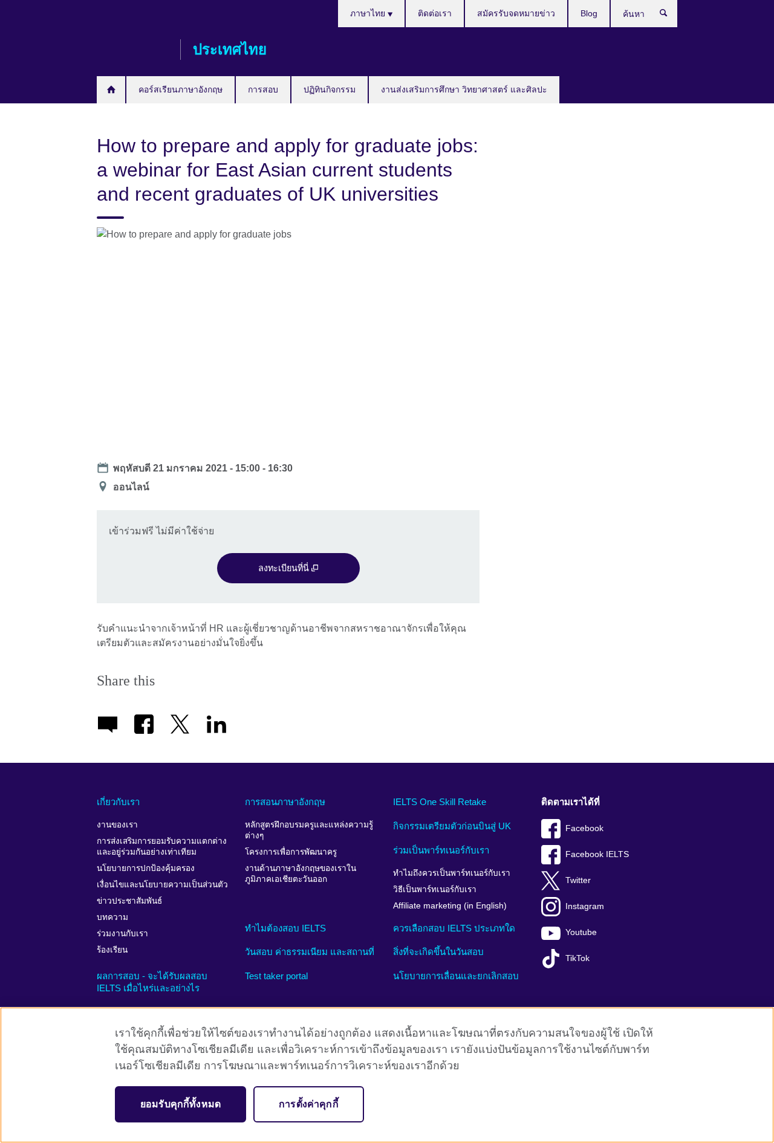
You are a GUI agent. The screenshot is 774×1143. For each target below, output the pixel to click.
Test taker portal (276, 976)
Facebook (584, 828)
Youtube (581, 932)
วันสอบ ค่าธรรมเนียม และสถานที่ (309, 952)
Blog (588, 13)
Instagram (584, 906)
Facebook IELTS (597, 854)
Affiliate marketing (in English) (450, 905)
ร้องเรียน (112, 949)
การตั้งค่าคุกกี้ (309, 1104)
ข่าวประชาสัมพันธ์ (129, 900)
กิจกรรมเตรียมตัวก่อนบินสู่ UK (452, 826)
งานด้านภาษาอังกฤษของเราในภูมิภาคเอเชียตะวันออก (300, 874)
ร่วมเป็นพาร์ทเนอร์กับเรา (441, 850)
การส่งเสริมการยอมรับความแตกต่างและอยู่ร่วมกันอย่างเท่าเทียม (162, 846)
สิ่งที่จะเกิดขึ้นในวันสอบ (438, 952)
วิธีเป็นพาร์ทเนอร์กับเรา (434, 889)
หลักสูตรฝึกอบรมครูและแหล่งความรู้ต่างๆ (309, 830)
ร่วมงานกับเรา (122, 933)
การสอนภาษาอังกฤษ (285, 802)
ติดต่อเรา (435, 13)
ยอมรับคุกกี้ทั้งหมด (180, 1104)
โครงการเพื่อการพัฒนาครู (291, 851)
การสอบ (263, 89)
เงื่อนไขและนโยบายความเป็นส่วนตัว (162, 884)
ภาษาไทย (369, 13)
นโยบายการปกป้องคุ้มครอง (146, 868)
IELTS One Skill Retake (439, 802)
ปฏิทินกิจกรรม (330, 89)
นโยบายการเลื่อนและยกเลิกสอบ (456, 976)
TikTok (577, 958)
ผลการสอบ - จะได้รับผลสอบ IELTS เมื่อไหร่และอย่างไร (152, 982)
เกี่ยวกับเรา (118, 802)
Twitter (578, 880)
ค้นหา (669, 16)
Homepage (111, 89)
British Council (132, 49)
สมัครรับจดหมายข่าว (516, 13)
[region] (387, 1075)
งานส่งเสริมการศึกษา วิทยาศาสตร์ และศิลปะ (464, 89)
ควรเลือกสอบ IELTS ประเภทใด (454, 928)
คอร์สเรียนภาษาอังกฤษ (180, 89)
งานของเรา (117, 824)
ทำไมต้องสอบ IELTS (285, 928)
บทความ (112, 917)
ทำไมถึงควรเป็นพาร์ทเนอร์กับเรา (451, 873)
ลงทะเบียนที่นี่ (284, 568)
